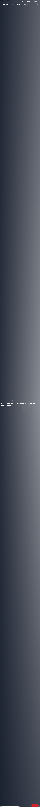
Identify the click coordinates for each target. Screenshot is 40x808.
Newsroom (36, 1)
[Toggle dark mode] (38, 4)
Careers (28, 1)
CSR (23, 1)
